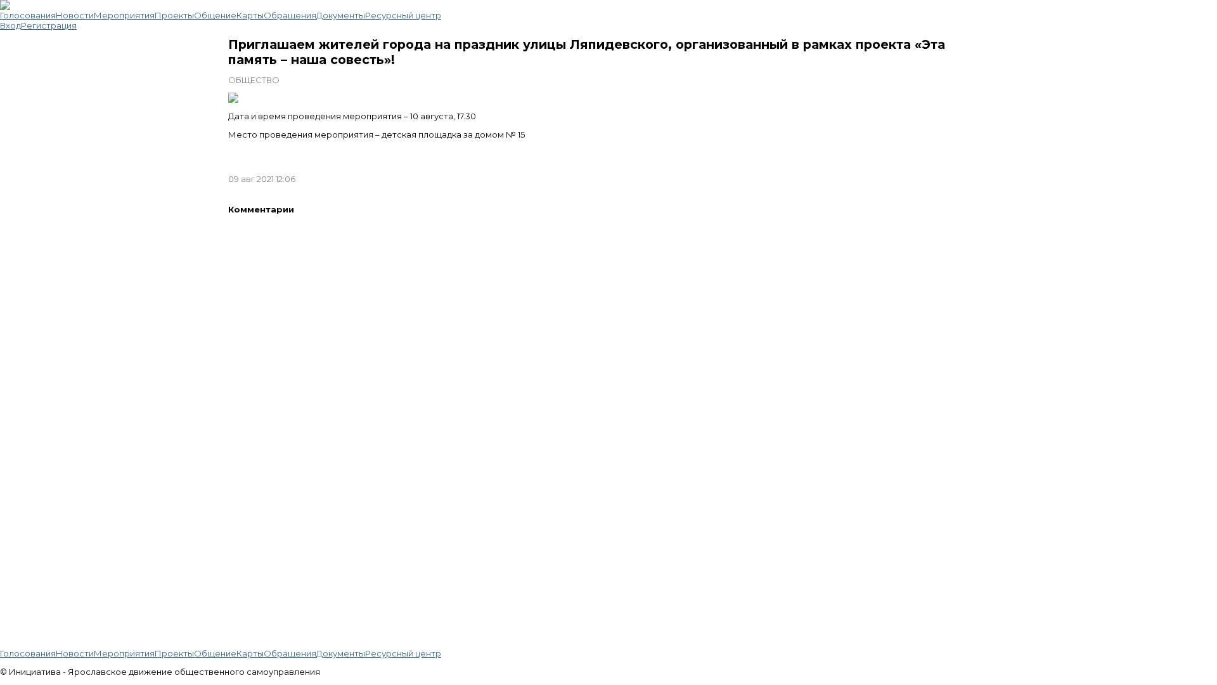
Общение (215, 15)
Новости (75, 15)
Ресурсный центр (403, 15)
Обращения (290, 15)
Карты (250, 15)
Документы (340, 15)
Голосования (28, 15)
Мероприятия (124, 15)
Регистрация (49, 25)
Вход (10, 25)
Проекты (174, 15)
